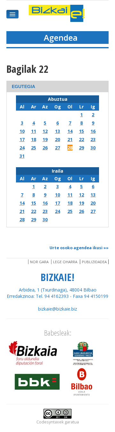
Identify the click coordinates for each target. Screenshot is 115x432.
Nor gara (39, 261)
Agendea (61, 37)
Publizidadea (94, 261)
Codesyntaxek (50, 422)
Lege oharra (65, 261)
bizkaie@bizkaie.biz (57, 309)
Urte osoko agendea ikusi (76, 247)
